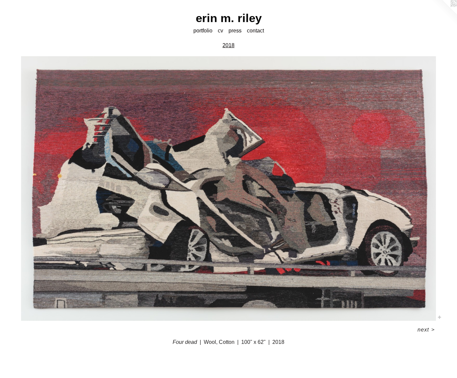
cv (220, 30)
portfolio (202, 30)
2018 (228, 45)
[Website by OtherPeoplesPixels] (443, 13)
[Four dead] (228, 188)
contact (255, 30)
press (235, 30)
